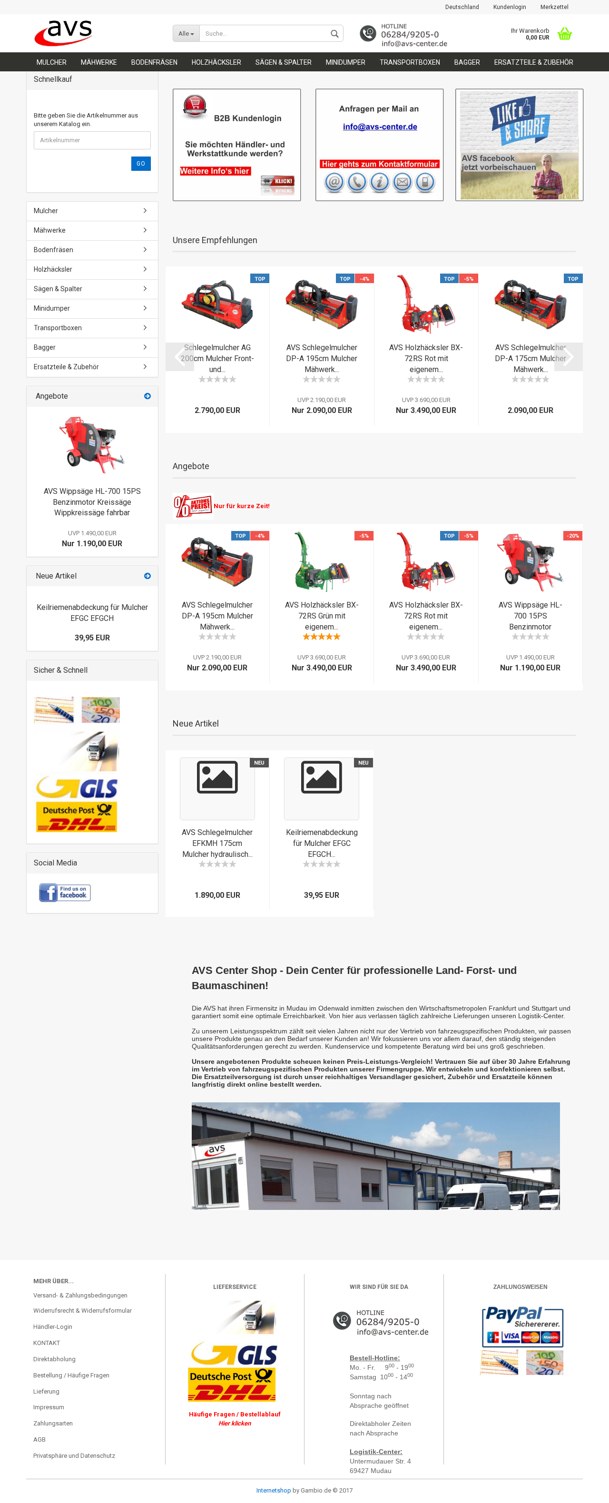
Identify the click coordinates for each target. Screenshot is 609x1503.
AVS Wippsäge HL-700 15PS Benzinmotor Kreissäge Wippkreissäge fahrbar (92, 502)
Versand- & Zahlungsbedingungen (80, 1295)
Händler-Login (52, 1326)
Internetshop (273, 1490)
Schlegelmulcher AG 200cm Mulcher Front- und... (217, 358)
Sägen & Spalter (283, 62)
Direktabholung (54, 1359)
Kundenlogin (509, 7)
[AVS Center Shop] (95, 33)
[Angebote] (147, 396)
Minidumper (345, 62)
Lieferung (46, 1391)
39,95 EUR (92, 637)
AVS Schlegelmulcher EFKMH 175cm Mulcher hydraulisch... (217, 843)
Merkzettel (554, 7)
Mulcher (52, 62)
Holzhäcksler (216, 62)
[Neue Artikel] (147, 576)
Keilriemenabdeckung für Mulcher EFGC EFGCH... (322, 843)
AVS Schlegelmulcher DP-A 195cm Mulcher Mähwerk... (321, 358)
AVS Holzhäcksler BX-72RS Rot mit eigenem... (426, 358)
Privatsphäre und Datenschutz (74, 1455)
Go (141, 163)
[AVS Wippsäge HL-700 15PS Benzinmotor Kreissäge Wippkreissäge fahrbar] (92, 444)
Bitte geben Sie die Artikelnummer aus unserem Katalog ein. (86, 120)
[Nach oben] (26, 1488)
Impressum (48, 1407)
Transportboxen (410, 62)
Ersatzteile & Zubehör (533, 62)
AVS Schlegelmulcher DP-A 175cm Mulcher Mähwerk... (530, 358)
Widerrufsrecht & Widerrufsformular (82, 1310)
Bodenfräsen (154, 62)
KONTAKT (46, 1342)
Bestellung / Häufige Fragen (71, 1375)
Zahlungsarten (53, 1423)
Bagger (467, 62)
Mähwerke (99, 62)
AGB (39, 1439)
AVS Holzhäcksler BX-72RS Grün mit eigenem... (322, 615)
